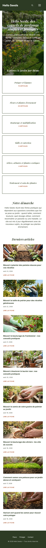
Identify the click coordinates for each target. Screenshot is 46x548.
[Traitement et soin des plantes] (23, 185)
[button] (32, 5)
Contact (30, 537)
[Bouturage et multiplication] (23, 124)
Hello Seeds (10, 5)
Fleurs (15, 537)
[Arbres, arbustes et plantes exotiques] (23, 164)
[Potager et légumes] (23, 84)
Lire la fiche (8, 275)
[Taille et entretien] (23, 144)
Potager (22, 537)
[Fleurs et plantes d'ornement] (23, 104)
